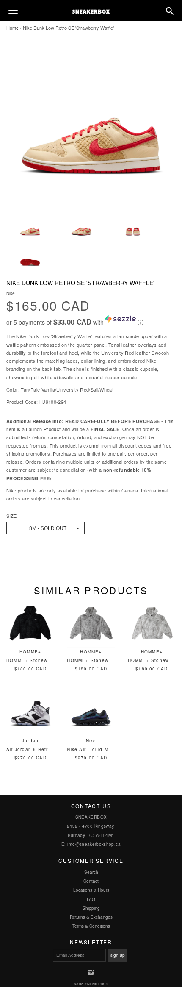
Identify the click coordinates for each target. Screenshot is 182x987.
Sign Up (117, 955)
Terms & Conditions (91, 926)
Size (11, 516)
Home (12, 27)
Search (91, 872)
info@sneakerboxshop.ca (94, 844)
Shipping (91, 908)
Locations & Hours (91, 890)
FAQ (91, 899)
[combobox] (45, 528)
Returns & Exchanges (91, 917)
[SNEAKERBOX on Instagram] (91, 973)
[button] (91, 321)
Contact (91, 881)
